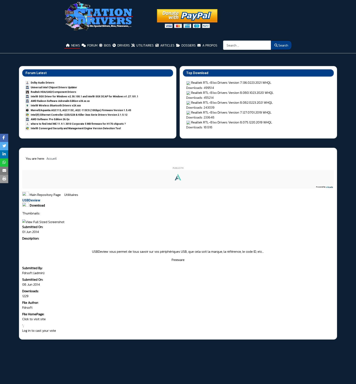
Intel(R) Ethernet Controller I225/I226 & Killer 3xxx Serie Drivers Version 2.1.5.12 (79, 114)
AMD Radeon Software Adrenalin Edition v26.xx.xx (60, 101)
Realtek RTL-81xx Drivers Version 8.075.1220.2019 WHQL (231, 122)
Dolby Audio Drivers (42, 82)
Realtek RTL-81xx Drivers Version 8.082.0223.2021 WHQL (232, 102)
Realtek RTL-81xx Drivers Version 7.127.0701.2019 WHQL (231, 112)
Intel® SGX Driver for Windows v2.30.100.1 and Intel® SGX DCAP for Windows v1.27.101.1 (84, 96)
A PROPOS (209, 45)
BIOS (107, 45)
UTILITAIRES (145, 45)
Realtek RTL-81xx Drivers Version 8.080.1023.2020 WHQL (232, 92)
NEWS (75, 45)
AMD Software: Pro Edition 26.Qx (50, 119)
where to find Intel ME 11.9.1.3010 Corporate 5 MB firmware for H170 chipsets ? (78, 123)
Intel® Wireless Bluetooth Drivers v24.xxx (56, 105)
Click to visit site (34, 319)
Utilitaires (71, 194)
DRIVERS (123, 45)
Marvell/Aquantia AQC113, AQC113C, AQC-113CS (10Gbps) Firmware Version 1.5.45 (81, 110)
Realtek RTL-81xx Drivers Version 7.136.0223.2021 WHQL (231, 82)
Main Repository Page (45, 194)
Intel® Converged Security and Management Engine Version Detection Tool (76, 128)
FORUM (92, 45)
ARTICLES (167, 45)
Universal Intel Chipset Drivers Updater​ (54, 87)
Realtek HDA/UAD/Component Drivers (53, 92)
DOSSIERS (189, 45)
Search (283, 45)
